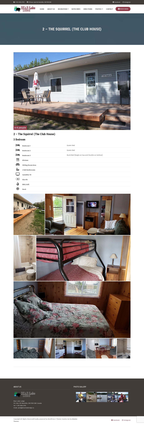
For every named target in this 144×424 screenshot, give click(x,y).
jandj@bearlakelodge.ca (26, 408)
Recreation (62, 9)
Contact (109, 9)
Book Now (124, 9)
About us (51, 9)
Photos (98, 9)
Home (42, 9)
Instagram (127, 2)
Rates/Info (76, 9)
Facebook (117, 2)
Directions (87, 9)
